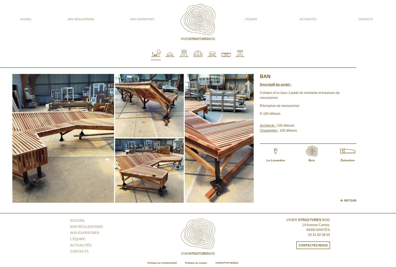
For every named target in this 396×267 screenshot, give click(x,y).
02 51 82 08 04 (319, 235)
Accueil (26, 19)
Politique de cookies (196, 263)
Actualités (307, 19)
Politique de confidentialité (162, 263)
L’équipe (251, 19)
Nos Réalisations (81, 19)
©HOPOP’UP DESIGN (226, 263)
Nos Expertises (142, 19)
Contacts (365, 19)
